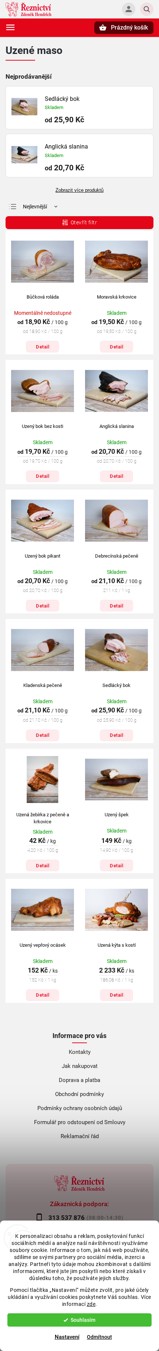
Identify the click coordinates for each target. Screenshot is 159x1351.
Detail (42, 347)
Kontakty (80, 1052)
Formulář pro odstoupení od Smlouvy (79, 1122)
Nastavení (67, 1337)
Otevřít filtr (84, 222)
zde (91, 1304)
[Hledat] (146, 9)
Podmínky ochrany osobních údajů (79, 1108)
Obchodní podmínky (79, 1094)
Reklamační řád (80, 1136)
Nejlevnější (35, 207)
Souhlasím (83, 1320)
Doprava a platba (79, 1080)
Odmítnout (99, 1337)
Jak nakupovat (80, 1066)
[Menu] (10, 27)
